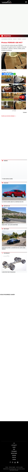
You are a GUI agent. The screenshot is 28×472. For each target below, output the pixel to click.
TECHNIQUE (14, 451)
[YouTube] (15, 462)
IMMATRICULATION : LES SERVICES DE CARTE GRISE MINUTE (13, 248)
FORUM (14, 459)
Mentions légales (12, 467)
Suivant (25, 112)
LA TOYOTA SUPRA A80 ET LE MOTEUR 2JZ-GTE (12, 201)
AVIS (14, 449)
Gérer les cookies (19, 467)
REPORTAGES (14, 453)
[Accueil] (14, 443)
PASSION (14, 455)
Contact (6, 467)
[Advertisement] (14, 19)
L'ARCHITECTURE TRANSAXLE (8, 272)
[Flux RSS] (17, 462)
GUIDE (14, 447)
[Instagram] (12, 462)
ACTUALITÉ (14, 445)
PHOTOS (14, 457)
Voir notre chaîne (8, 178)
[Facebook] (10, 462)
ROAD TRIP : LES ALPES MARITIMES (10, 224)
